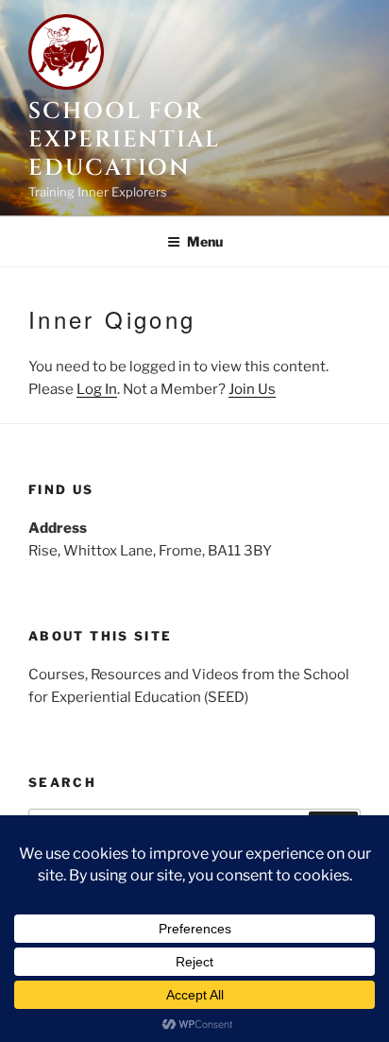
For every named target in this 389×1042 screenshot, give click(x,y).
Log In (96, 389)
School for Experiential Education (124, 139)
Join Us (252, 389)
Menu (205, 241)
